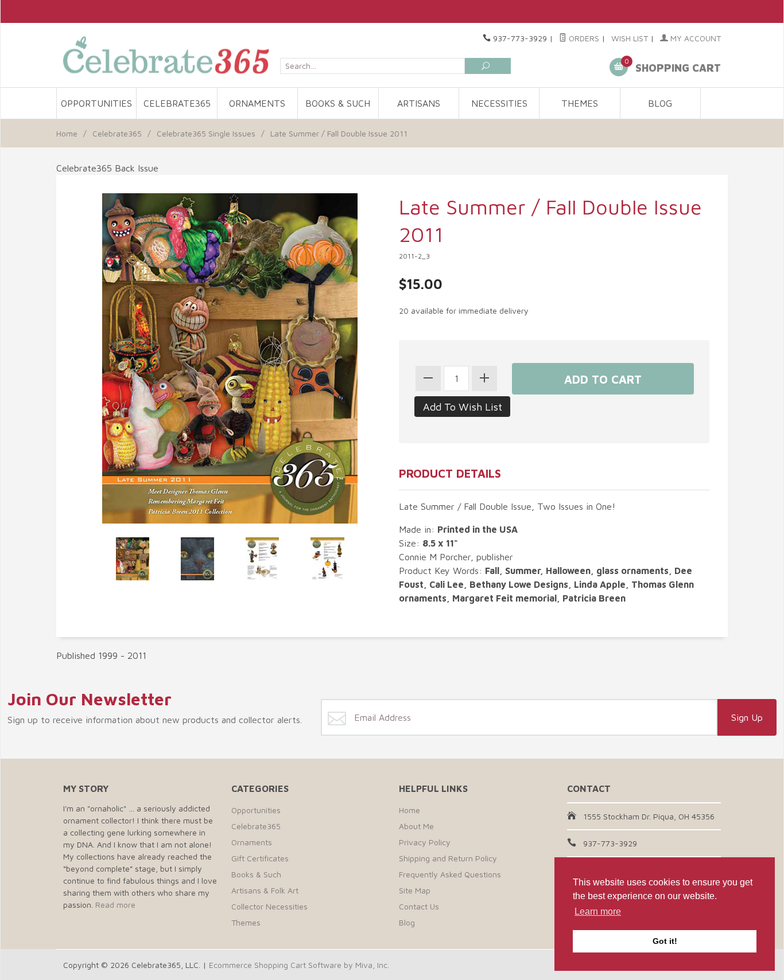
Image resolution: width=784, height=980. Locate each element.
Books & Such (337, 103)
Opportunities (96, 103)
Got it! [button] (665, 941)
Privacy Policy (425, 842)
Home (66, 133)
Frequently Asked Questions (450, 874)
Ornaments (257, 103)
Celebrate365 (177, 103)
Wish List (629, 38)
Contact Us (419, 906)
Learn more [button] (598, 911)
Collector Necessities (269, 906)
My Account (694, 38)
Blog (660, 103)
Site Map (414, 890)
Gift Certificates (260, 858)
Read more (115, 904)
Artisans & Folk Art (264, 890)
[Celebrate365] (168, 54)
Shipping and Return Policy (448, 858)
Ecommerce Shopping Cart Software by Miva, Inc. (299, 965)
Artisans (418, 103)
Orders (582, 38)
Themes (579, 103)
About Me (416, 826)
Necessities (499, 103)
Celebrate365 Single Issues (206, 133)
